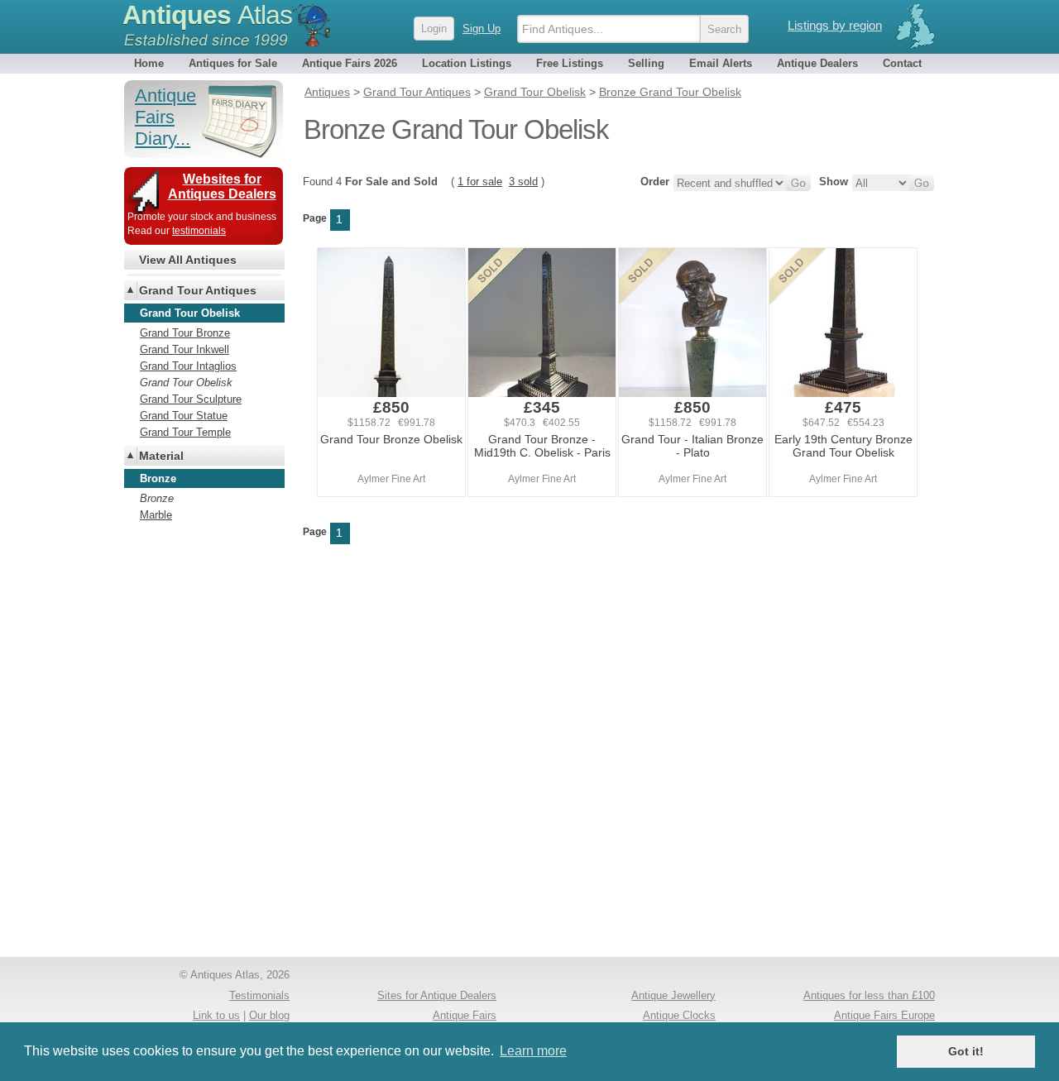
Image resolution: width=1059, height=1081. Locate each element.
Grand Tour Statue (184, 415)
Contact (902, 63)
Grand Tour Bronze (185, 333)
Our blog (269, 1015)
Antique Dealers (817, 63)
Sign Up (481, 28)
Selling (646, 63)
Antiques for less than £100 (869, 995)
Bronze (157, 498)
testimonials (199, 231)
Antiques (207, 15)
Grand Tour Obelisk (186, 382)
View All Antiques (188, 259)
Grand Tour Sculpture (191, 399)
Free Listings (569, 63)
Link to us (216, 1015)
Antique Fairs (464, 1015)
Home (149, 63)
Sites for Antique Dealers (436, 995)
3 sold (523, 181)
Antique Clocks (679, 1015)
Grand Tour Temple (185, 432)
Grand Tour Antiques (197, 290)
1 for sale (480, 181)
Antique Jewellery (673, 995)
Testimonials (259, 995)
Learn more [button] (533, 1051)
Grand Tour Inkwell (184, 349)
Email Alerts (720, 63)
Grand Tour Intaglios (188, 366)
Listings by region (835, 25)
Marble (156, 515)
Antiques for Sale (233, 63)
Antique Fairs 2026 (349, 63)
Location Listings (466, 63)
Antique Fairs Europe (884, 1015)
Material (161, 455)
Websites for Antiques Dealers (222, 186)
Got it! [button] (966, 1051)
